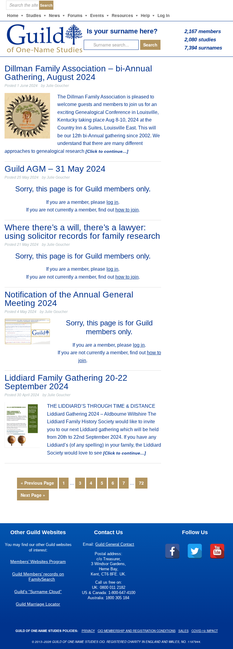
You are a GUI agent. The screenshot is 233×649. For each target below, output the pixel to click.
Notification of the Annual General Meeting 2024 (69, 299)
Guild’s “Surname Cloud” (38, 591)
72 (141, 483)
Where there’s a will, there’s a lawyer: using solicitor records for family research (82, 232)
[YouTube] (217, 551)
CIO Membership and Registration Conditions (137, 631)
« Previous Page (37, 483)
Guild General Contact (114, 544)
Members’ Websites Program (38, 561)
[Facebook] (172, 551)
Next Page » (33, 495)
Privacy (88, 631)
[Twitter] (194, 551)
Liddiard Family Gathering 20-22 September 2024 (66, 382)
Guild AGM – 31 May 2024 (55, 168)
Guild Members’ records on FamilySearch (38, 577)
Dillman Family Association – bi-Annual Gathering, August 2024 (78, 73)
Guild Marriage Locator (38, 604)
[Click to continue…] (106, 151)
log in (112, 202)
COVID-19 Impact (204, 631)
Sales (183, 631)
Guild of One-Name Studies (44, 38)
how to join (127, 209)
